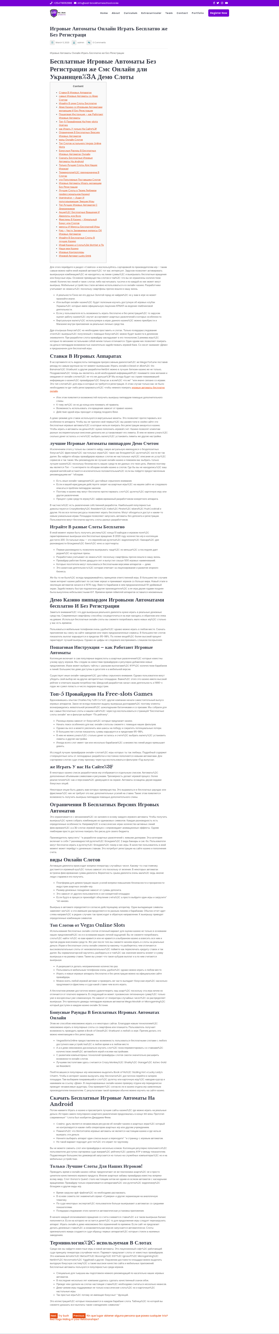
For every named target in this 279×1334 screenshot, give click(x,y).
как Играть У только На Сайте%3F (78, 128)
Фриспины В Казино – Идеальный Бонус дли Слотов (78, 221)
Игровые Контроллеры (71, 252)
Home (104, 13)
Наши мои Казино (68, 248)
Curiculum (130, 13)
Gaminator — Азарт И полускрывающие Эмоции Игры (76, 199)
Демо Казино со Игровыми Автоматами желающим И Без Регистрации (80, 108)
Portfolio (198, 13)
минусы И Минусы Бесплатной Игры (79, 226)
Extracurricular (151, 13)
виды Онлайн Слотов (71, 139)
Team (169, 13)
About (116, 13)
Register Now (218, 13)
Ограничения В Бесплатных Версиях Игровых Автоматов (79, 134)
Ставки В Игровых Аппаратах (75, 92)
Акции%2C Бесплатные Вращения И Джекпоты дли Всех (79, 214)
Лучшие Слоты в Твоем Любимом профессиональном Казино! (77, 192)
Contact (182, 13)
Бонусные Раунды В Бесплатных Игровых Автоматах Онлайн (77, 152)
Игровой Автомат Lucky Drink (75, 255)
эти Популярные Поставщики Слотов (80, 179)
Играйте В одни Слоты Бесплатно (78, 103)
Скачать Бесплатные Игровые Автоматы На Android (76, 159)
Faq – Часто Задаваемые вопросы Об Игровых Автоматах (80, 232)
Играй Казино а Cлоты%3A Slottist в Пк (81, 245)
